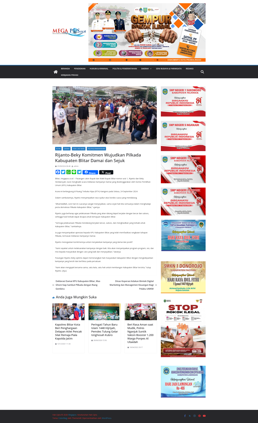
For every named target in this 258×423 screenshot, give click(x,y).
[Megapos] (55, 72)
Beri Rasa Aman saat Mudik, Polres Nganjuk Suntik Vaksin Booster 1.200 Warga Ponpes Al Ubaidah (140, 333)
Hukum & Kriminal (99, 68)
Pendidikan (79, 68)
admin (76, 166)
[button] (150, 69)
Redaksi (190, 68)
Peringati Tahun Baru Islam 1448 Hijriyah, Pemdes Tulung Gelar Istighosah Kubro (104, 330)
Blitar (58, 149)
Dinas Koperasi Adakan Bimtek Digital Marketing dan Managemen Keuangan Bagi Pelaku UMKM (132, 285)
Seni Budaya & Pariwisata (169, 68)
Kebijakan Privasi (69, 75)
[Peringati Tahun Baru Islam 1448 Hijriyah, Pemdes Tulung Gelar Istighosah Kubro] (105, 305)
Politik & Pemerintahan (125, 68)
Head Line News (78, 149)
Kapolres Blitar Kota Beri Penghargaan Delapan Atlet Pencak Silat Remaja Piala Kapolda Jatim (68, 331)
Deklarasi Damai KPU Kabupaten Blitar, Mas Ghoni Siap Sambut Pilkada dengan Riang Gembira (78, 285)
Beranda (65, 68)
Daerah (145, 68)
